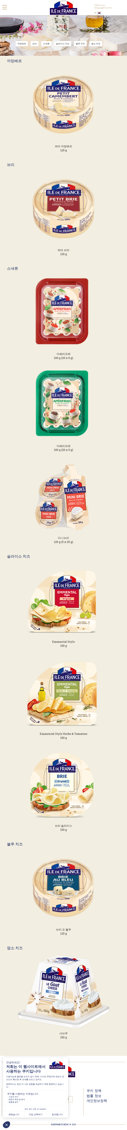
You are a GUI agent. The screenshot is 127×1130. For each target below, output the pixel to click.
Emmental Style (63, 642)
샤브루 (63, 1033)
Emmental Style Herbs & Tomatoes (63, 734)
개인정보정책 (97, 1101)
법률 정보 (94, 1096)
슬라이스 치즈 (62, 43)
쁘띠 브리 (63, 250)
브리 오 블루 (63, 929)
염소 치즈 (95, 43)
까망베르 (21, 43)
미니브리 (63, 538)
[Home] (63, 8)
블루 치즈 (80, 43)
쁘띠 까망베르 (63, 146)
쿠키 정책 (94, 1091)
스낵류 (46, 43)
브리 (34, 43)
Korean (105, 13)
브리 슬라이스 (63, 826)
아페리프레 (63, 354)
